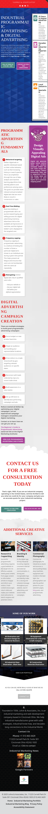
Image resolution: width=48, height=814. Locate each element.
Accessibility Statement (24, 807)
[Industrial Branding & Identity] (24, 546)
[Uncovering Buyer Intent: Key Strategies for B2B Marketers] (20, 763)
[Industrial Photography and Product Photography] (40, 546)
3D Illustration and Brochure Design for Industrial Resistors (12, 638)
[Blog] (20, 6)
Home (10, 801)
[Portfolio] (22, 6)
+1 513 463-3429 (27, 735)
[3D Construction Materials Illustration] (36, 652)
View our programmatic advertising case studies (13, 440)
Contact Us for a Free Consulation (23, 65)
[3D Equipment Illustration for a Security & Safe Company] (36, 626)
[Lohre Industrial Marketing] (24, 707)
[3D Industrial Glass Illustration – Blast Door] (12, 652)
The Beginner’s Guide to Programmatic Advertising (11, 428)
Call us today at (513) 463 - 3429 (7, 65)
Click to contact (28, 745)
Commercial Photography (38, 554)
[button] (27, 5)
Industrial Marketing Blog (17, 804)
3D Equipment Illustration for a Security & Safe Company (36, 638)
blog (34, 590)
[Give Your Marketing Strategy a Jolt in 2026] (27, 756)
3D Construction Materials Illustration (36, 663)
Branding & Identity (22, 554)
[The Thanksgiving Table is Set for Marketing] (20, 756)
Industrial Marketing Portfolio (27, 801)
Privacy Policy (36, 804)
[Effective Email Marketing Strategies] (27, 763)
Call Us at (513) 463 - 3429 (33, 508)
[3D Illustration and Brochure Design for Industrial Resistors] (12, 626)
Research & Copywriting (6, 554)
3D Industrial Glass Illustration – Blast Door (12, 663)
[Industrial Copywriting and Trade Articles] (8, 546)
